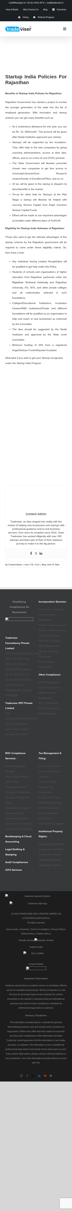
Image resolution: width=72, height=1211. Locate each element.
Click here (10, 357)
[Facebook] (31, 553)
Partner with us (44, 934)
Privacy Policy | (59, 929)
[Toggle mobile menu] (65, 29)
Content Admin (15, 564)
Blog (44, 564)
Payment (24, 929)
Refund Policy (28, 934)
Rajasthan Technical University (30, 282)
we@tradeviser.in (55, 3)
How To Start (53, 564)
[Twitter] (36, 553)
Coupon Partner (36, 964)
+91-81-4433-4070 (35, 3)
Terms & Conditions (40, 929)
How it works (12, 929)
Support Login (36, 947)
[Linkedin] (40, 553)
